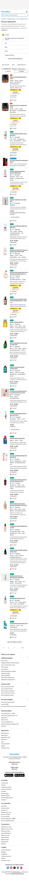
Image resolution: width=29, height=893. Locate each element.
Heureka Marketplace (6, 833)
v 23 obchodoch (13, 590)
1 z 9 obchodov (13, 152)
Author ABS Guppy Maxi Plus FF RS (9, 715)
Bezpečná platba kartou (6, 818)
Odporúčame (5, 730)
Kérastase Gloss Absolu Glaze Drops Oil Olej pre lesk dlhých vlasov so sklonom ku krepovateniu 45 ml (19, 274)
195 (22, 648)
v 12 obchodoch (13, 357)
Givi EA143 (3, 726)
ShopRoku (3, 852)
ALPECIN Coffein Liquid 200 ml (17, 438)
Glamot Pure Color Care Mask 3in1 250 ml (18, 106)
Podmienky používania (6, 787)
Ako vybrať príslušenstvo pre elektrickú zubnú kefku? (13, 706)
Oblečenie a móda (5, 748)
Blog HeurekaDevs (5, 795)
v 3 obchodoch (13, 448)
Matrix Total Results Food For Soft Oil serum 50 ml (18, 343)
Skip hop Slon (4, 718)
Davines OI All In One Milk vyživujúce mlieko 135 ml (14, 559)
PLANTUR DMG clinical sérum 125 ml (19, 623)
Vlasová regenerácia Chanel (7, 687)
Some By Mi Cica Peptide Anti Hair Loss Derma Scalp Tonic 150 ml (18, 391)
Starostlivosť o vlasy (24, 19)
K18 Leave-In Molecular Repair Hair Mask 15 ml (18, 226)
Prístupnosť (4, 800)
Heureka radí (4, 810)
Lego (2, 741)
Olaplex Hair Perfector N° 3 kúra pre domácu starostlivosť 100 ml (18, 250)
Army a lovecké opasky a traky (8, 665)
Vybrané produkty (6, 711)
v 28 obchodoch (13, 335)
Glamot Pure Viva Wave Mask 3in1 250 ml (18, 77)
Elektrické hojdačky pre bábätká (8, 671)
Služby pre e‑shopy (5, 831)
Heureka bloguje (5, 793)
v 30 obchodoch (13, 383)
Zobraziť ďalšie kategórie (14, 59)
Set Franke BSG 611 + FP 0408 (8, 713)
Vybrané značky (5, 684)
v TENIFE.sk (12, 426)
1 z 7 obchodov (13, 192)
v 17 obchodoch (13, 542)
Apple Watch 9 (4, 735)
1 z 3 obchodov (13, 314)
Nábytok (3, 746)
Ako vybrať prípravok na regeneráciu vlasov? (19, 161)
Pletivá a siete (4, 661)
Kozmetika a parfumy (11, 19)
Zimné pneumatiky (5, 744)
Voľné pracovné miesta (6, 789)
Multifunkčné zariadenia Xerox (8, 680)
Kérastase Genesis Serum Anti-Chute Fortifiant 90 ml (17, 172)
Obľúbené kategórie (7, 658)
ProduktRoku (4, 854)
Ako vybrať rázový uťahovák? (7, 702)
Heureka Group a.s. (17, 872)
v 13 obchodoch (13, 406)
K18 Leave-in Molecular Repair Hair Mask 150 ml (18, 456)
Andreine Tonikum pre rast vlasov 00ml (18, 200)
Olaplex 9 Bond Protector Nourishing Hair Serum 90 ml (17, 576)
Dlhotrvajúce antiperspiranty (7, 677)
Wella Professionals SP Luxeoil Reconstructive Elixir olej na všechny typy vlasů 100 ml (19, 505)
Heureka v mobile (5, 808)
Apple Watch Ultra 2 (5, 737)
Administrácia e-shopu (6, 827)
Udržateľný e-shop (5, 860)
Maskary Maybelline (5, 675)
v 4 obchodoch (13, 242)
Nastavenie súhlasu (5, 814)
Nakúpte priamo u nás (6, 812)
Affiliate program (5, 839)
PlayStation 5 (4, 739)
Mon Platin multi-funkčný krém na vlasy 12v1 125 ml (18, 414)
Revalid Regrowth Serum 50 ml (17, 598)
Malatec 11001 (4, 720)
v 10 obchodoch (13, 264)
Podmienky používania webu (17, 874)
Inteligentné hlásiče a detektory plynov (10, 663)
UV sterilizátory (4, 669)
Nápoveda (3, 844)
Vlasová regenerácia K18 (6, 689)
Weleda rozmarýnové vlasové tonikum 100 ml (17, 367)
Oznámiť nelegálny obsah (7, 798)
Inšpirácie (3, 858)
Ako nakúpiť (4, 806)
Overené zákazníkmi (5, 850)
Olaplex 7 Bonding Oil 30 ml (16, 322)
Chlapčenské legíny (5, 673)
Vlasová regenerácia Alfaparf (7, 691)
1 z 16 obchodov (13, 616)
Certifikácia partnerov (6, 856)
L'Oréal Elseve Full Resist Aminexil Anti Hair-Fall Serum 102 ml (18, 480)
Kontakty (3, 785)
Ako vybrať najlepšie (7, 699)
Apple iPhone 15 (5, 733)
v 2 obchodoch (13, 472)
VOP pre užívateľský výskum (7, 821)
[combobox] (14, 15)
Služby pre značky (5, 835)
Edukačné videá (4, 841)
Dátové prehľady (5, 837)
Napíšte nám (14, 764)
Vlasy (18, 19)
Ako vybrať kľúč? (5, 704)
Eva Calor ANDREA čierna (7, 722)
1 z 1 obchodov (13, 96)
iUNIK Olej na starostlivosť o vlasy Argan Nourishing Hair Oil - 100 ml (18, 299)
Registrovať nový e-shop (7, 829)
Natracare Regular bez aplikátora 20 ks (10, 724)
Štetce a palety (4, 667)
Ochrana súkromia (5, 816)
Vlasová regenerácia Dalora (7, 695)
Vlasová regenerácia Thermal (7, 693)
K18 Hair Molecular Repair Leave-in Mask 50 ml (18, 134)
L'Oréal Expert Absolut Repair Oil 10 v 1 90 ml (18, 526)
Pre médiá (3, 791)
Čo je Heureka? (4, 783)
